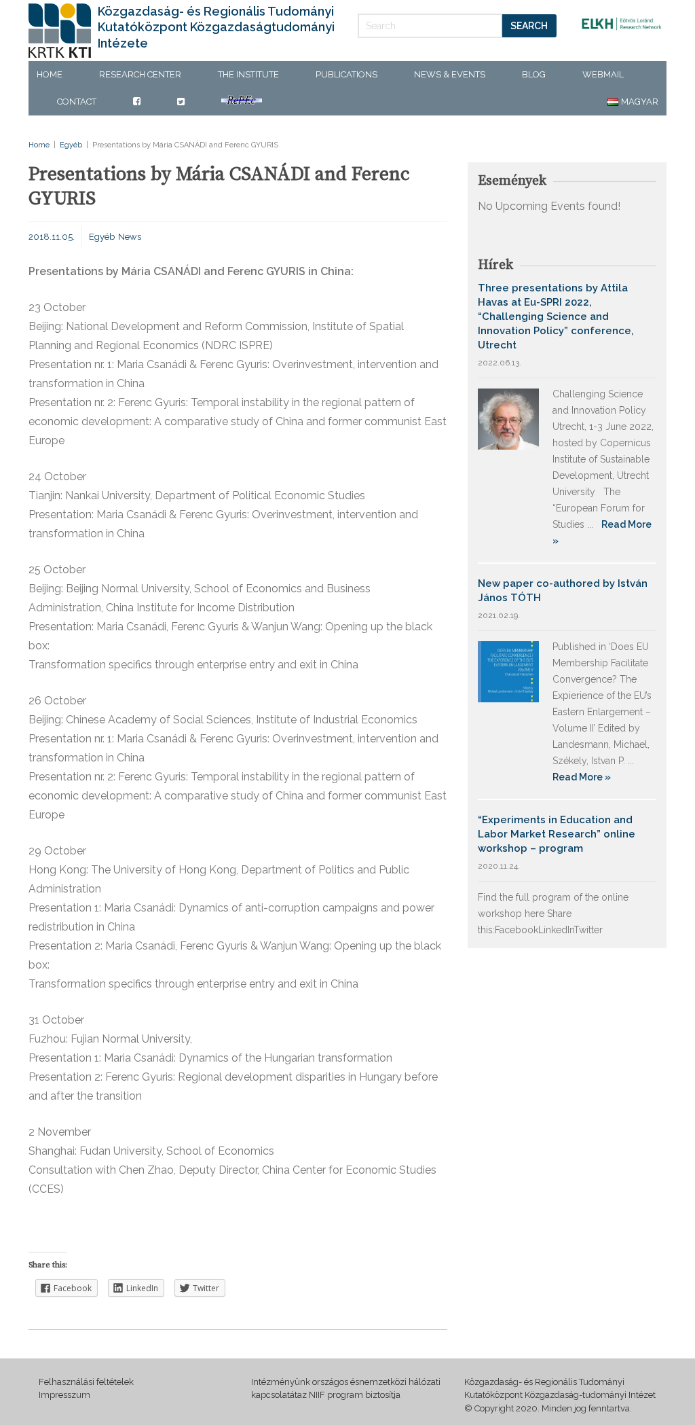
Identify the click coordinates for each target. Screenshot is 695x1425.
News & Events (449, 74)
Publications (346, 74)
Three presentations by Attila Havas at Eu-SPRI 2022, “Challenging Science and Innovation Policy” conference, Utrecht (556, 316)
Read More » (581, 777)
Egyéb (71, 145)
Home (49, 74)
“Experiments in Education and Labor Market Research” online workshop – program (556, 834)
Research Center (140, 74)
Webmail (603, 74)
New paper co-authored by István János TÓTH (562, 590)
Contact (76, 101)
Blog (534, 74)
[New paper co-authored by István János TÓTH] (508, 670)
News (129, 237)
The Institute (248, 74)
